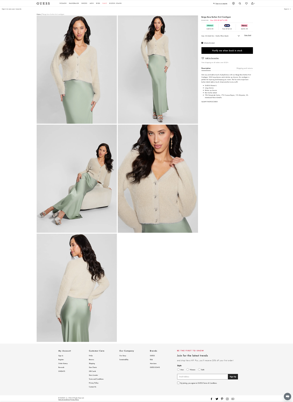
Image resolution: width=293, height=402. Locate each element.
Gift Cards (92, 371)
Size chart (247, 35)
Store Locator (93, 375)
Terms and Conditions (96, 379)
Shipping (92, 363)
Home (39, 14)
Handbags (74, 3)
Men (92, 3)
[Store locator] (233, 3)
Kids (98, 3)
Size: (203, 36)
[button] (202, 58)
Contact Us (92, 387)
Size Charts (93, 367)
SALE (105, 3)
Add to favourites (212, 58)
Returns (91, 360)
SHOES (84, 3)
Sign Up (233, 376)
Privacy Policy (94, 383)
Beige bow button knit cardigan (53, 14)
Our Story (122, 356)
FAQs (91, 356)
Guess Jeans (115, 3)
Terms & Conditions (64, 400)
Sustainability (123, 360)
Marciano (153, 363)
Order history (63, 363)
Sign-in (60, 356)
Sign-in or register (221, 3)
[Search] (239, 3)
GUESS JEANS (155, 367)
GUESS (152, 356)
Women (63, 3)
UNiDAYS (61, 371)
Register (61, 360)
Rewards (61, 367)
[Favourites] (246, 3)
